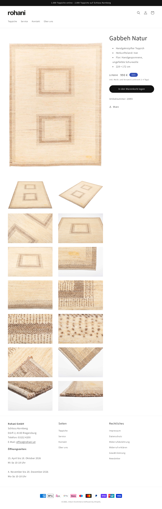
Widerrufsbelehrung (119, 441)
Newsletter (114, 458)
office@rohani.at (26, 442)
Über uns (63, 447)
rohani (70, 502)
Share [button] (116, 106)
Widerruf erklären (118, 447)
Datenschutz (115, 436)
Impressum (115, 430)
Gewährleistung (117, 452)
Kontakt (63, 441)
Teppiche (63, 430)
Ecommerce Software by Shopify (87, 502)
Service (62, 436)
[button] (138, 12)
